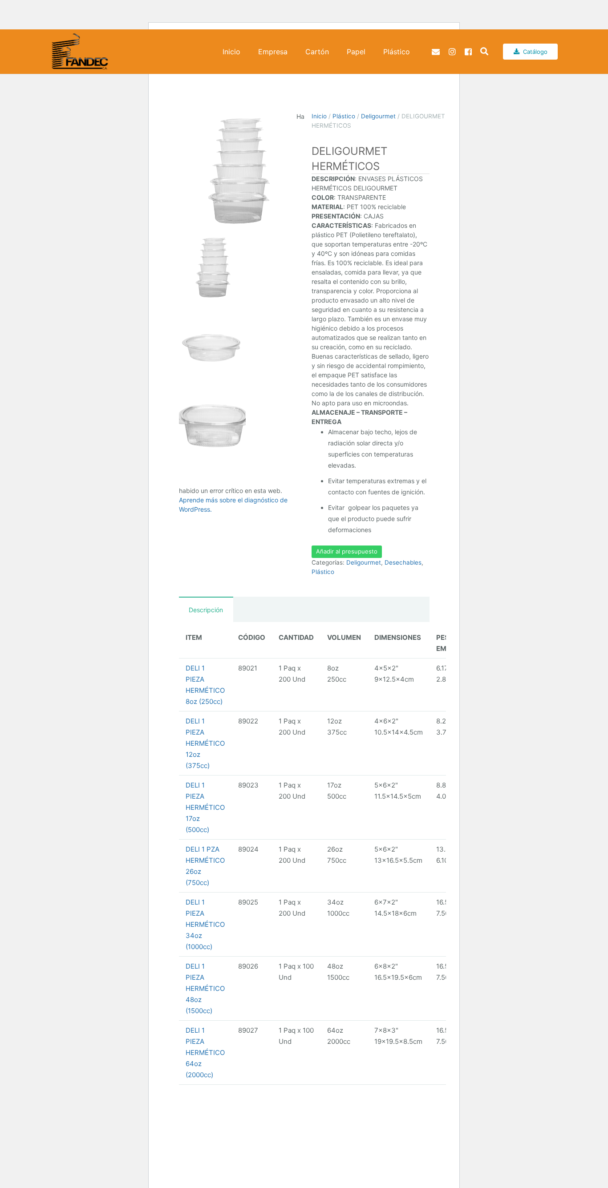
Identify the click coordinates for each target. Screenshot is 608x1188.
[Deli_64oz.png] (212, 426)
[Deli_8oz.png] (212, 348)
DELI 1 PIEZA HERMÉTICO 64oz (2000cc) (205, 1052)
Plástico (343, 116)
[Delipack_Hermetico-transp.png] (238, 171)
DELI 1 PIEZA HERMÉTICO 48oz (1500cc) (205, 988)
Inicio (319, 116)
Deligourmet (378, 116)
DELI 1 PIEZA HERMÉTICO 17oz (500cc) (205, 807)
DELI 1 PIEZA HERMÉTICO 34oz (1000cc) (205, 924)
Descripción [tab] (206, 610)
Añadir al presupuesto (346, 551)
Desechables (403, 562)
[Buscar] (484, 51)
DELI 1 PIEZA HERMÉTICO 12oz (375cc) (205, 743)
